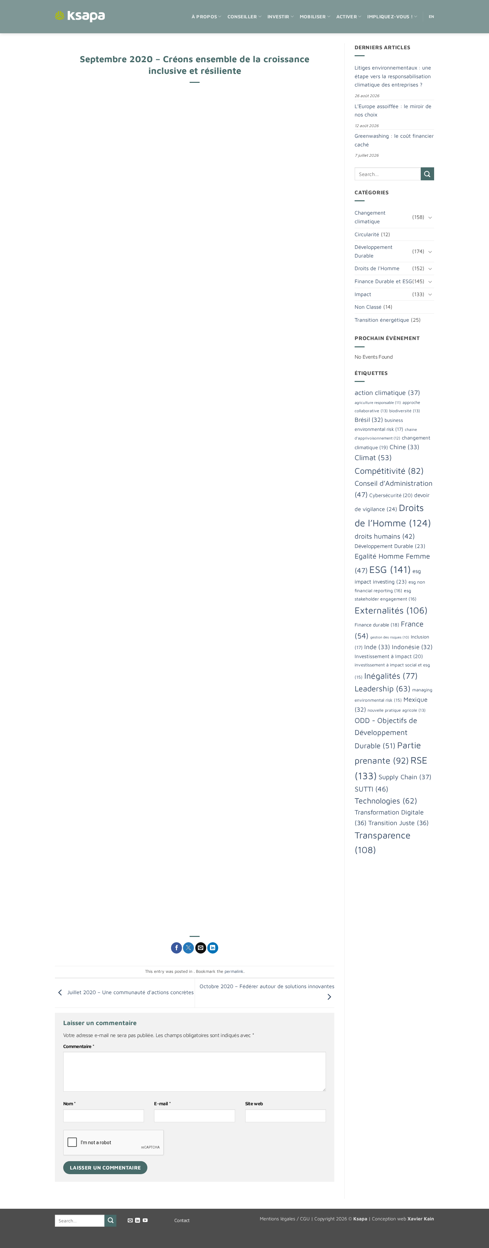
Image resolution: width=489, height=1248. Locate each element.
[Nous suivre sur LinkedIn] (137, 1220)
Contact (182, 1220)
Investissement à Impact (389, 656)
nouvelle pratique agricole (396, 710)
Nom (69, 1103)
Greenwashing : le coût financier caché (394, 140)
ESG (390, 569)
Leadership (382, 688)
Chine (404, 446)
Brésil (369, 419)
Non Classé (368, 307)
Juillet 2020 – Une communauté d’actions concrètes (130, 992)
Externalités (391, 610)
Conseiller (242, 16)
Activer (346, 16)
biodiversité (404, 410)
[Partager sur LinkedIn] (212, 948)
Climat (373, 457)
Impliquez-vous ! (390, 16)
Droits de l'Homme (377, 268)
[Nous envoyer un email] (130, 1220)
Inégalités (391, 675)
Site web (254, 1103)
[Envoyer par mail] (200, 948)
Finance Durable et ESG (383, 281)
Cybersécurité (390, 495)
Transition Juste (398, 822)
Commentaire (78, 1046)
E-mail (162, 1103)
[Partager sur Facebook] (176, 948)
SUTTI (371, 789)
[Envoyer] (427, 173)
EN (431, 16)
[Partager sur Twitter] (188, 948)
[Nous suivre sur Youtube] (145, 1220)
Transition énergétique (382, 320)
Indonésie (412, 646)
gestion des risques (389, 637)
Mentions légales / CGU (285, 1218)
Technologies (386, 800)
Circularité (367, 234)
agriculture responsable (378, 402)
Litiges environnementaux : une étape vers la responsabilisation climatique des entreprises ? (393, 76)
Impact (363, 294)
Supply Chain (405, 777)
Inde (377, 646)
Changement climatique (370, 217)
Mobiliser (313, 16)
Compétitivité (389, 470)
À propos (204, 16)
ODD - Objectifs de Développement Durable (386, 733)
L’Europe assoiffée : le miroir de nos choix (393, 110)
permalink (234, 971)
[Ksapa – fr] (80, 17)
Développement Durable (374, 251)
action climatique (387, 392)
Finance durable (377, 624)
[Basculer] (430, 217)
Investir (278, 16)
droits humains (385, 536)
